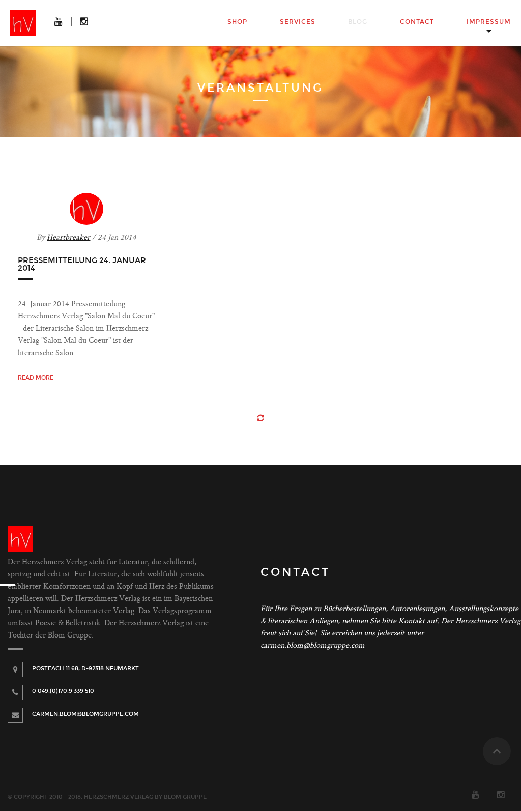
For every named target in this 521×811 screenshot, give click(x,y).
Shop (237, 21)
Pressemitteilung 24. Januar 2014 (82, 264)
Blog (357, 21)
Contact (417, 21)
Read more (35, 377)
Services (297, 21)
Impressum (489, 21)
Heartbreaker (68, 238)
